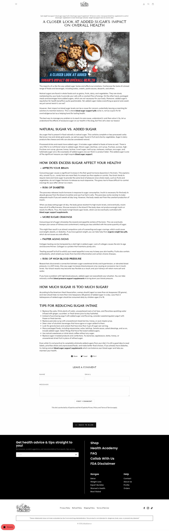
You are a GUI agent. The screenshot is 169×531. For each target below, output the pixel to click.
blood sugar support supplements (68, 348)
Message (44, 384)
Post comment (84, 401)
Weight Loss (95, 481)
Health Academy (104, 448)
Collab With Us (102, 458)
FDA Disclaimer (102, 463)
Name (42, 374)
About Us (128, 481)
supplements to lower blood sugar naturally (75, 17)
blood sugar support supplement (79, 16)
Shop (94, 443)
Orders (127, 488)
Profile (126, 485)
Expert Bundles (97, 485)
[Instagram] (148, 508)
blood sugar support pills (62, 16)
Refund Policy (77, 508)
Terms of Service (107, 407)
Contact (127, 478)
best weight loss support (48, 16)
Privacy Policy (93, 407)
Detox (93, 478)
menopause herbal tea (107, 16)
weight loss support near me (97, 17)
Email (88, 374)
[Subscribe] (76, 454)
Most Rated (95, 491)
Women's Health (97, 488)
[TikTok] (152, 508)
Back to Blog (86, 425)
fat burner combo (95, 16)
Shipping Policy (89, 508)
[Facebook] (144, 508)
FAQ (93, 453)
